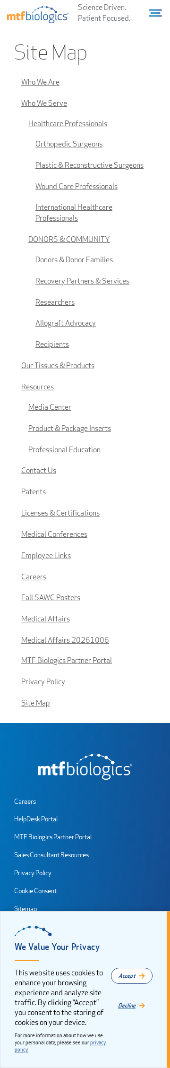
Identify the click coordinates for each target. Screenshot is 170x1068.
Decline (127, 1005)
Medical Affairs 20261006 (65, 640)
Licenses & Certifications (60, 513)
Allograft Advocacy (65, 323)
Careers (33, 577)
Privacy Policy (43, 682)
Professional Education (64, 450)
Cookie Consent (35, 890)
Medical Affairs (45, 619)
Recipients (52, 344)
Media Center (49, 407)
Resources (37, 387)
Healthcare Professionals (67, 124)
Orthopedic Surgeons (68, 144)
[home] (85, 767)
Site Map (35, 703)
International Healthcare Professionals (73, 212)
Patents (33, 492)
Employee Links (46, 555)
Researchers (55, 302)
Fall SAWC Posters (50, 598)
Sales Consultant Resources (51, 854)
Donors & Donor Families (74, 260)
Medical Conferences (54, 534)
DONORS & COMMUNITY (69, 239)
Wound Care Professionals (76, 186)
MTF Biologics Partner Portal (66, 660)
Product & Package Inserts (69, 428)
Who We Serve (44, 103)
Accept (127, 976)
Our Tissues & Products (57, 365)
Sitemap (25, 908)
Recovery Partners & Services (82, 281)
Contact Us (38, 470)
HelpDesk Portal (36, 818)
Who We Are (40, 82)
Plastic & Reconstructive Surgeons (89, 165)
